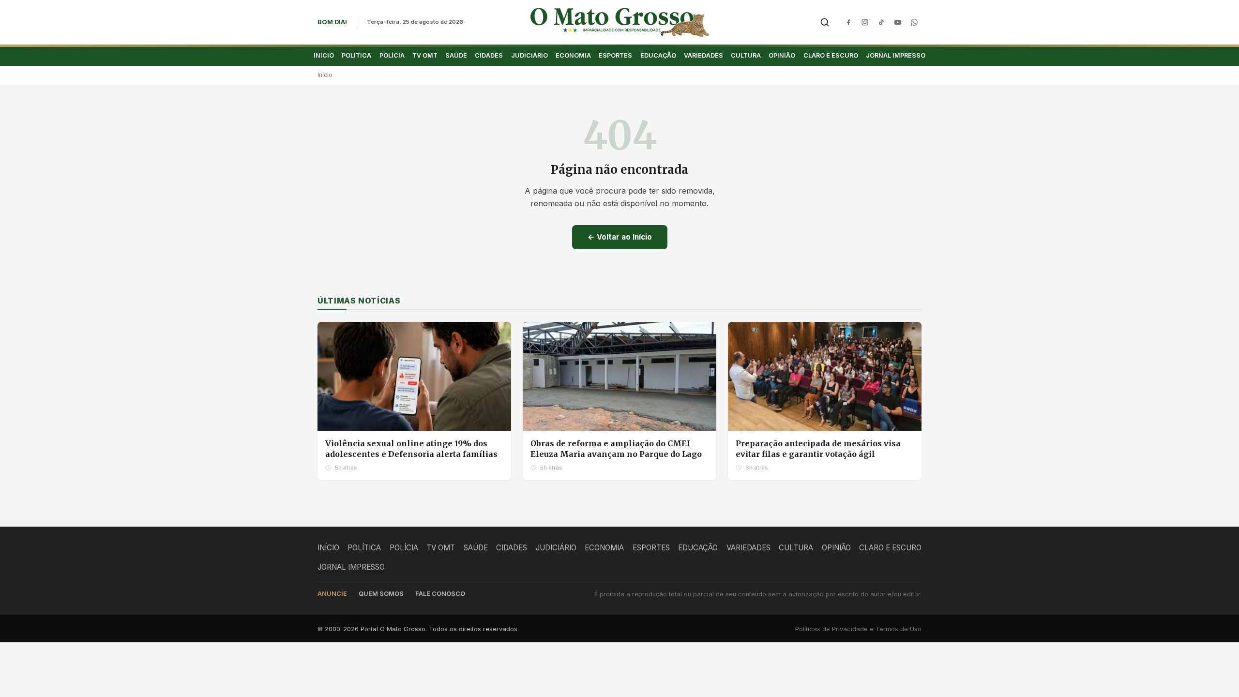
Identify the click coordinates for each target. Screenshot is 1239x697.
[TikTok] (881, 22)
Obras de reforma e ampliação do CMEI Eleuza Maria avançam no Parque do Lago (616, 449)
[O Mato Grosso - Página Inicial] (619, 22)
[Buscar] (824, 22)
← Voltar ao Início (620, 237)
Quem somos (381, 593)
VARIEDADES (703, 55)
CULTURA (746, 55)
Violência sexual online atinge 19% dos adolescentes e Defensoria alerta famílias (411, 449)
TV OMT (425, 55)
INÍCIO (324, 55)
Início (324, 74)
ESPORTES (615, 55)
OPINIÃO (782, 55)
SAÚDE (456, 55)
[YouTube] (898, 22)
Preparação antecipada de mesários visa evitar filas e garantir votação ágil (818, 449)
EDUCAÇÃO (658, 55)
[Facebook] (848, 22)
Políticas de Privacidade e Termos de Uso (858, 629)
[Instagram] (865, 22)
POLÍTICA (356, 55)
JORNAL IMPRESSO (895, 55)
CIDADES (489, 55)
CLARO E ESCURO (830, 55)
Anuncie (332, 593)
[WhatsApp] (914, 22)
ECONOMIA (573, 55)
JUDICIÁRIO (529, 55)
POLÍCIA (392, 55)
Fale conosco (440, 593)
